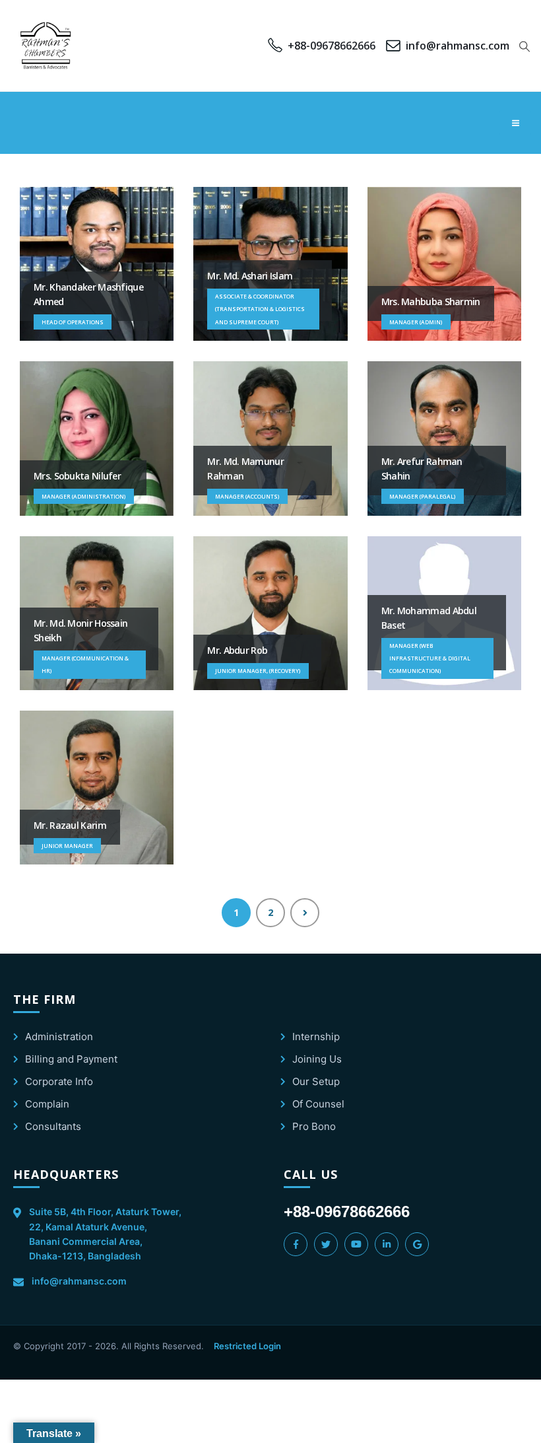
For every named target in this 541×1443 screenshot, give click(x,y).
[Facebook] (295, 1244)
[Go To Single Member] (97, 264)
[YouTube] (356, 1244)
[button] (525, 46)
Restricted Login (247, 1346)
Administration (59, 1036)
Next (304, 912)
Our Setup (316, 1081)
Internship (316, 1036)
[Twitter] (326, 1244)
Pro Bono (314, 1126)
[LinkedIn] (386, 1244)
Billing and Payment (71, 1059)
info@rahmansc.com (79, 1280)
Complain (47, 1104)
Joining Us (317, 1059)
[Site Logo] (46, 46)
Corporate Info (59, 1081)
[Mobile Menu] (515, 122)
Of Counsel (318, 1104)
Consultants (53, 1126)
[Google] (417, 1244)
